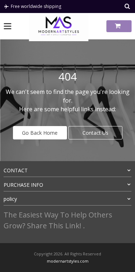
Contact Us (95, 132)
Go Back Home (40, 132)
